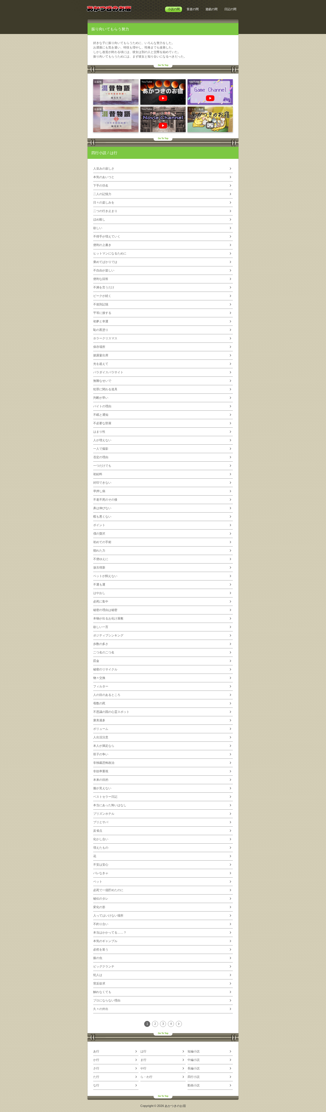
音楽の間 (193, 9)
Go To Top (163, 65)
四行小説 (98, 153)
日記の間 (230, 9)
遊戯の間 (211, 9)
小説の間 (174, 9)
